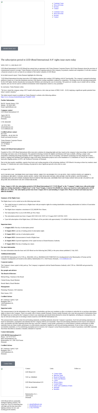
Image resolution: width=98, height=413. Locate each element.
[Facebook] (87, 373)
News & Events (58, 5)
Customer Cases (59, 3)
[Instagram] (82, 373)
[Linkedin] (76, 373)
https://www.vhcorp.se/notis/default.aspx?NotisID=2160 (18, 97)
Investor (56, 7)
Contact (56, 8)
